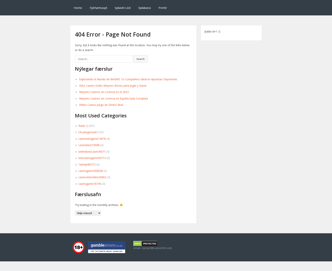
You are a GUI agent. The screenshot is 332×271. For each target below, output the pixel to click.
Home (78, 8)
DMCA (137, 244)
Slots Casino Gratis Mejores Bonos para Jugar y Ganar (113, 85)
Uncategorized (87, 132)
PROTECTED (149, 244)
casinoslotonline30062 (92, 177)
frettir (81, 126)
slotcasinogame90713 (92, 158)
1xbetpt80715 (86, 164)
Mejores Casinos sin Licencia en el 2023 (104, 92)
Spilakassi (144, 8)
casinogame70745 (89, 184)
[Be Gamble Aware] (99, 247)
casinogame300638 (90, 171)
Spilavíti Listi (123, 8)
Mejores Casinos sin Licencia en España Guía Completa (113, 98)
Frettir (163, 8)
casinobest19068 (89, 145)
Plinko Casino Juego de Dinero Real (101, 105)
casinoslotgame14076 (92, 139)
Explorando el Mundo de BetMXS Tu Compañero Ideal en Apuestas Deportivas (128, 79)
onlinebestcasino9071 (91, 151)
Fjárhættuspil (98, 8)
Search (140, 59)
